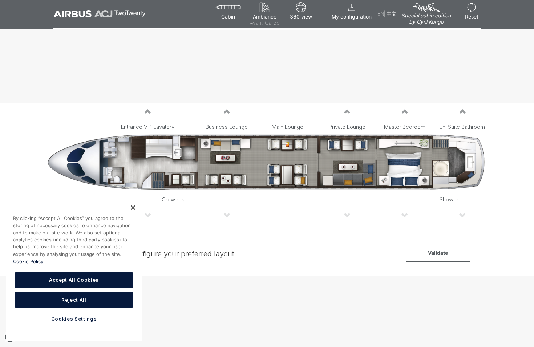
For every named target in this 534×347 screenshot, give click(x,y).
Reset (471, 16)
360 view (301, 16)
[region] (74, 269)
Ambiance (264, 19)
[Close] (133, 208)
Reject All (73, 300)
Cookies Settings (74, 319)
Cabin (228, 16)
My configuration (352, 16)
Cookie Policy (28, 261)
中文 (392, 14)
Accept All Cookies (74, 280)
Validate (438, 253)
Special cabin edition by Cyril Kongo (426, 18)
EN (380, 14)
